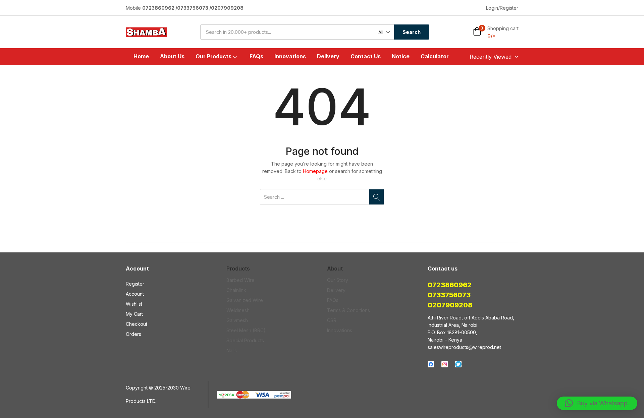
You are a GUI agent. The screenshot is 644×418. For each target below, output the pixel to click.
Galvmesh (237, 320)
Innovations (290, 56)
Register (135, 284)
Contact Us (366, 56)
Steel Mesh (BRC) (246, 330)
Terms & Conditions (348, 310)
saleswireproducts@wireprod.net (464, 347)
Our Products (214, 56)
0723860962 (450, 285)
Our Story (337, 280)
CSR (331, 320)
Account (135, 294)
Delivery (328, 56)
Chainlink (236, 290)
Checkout (136, 324)
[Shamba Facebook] (431, 364)
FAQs (256, 56)
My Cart (134, 314)
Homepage (315, 171)
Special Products (245, 340)
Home (141, 56)
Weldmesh (238, 310)
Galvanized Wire (244, 300)
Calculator (435, 56)
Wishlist (134, 304)
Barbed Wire (240, 280)
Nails (231, 350)
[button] (383, 32)
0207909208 (450, 305)
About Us (172, 56)
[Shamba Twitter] (458, 364)
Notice (401, 56)
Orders (133, 334)
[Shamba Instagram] (444, 364)
